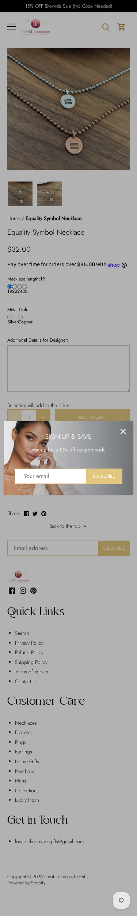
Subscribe (104, 476)
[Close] (123, 431)
